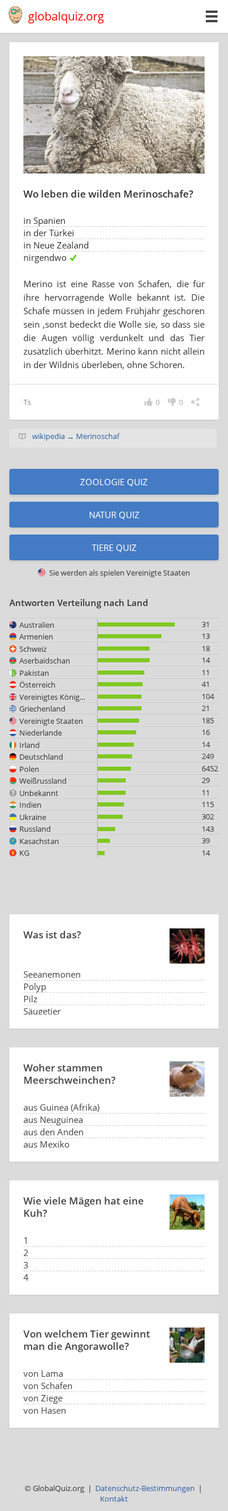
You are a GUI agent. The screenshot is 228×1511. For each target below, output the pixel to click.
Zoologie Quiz (114, 482)
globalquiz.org (66, 16)
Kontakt (114, 1498)
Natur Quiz (114, 514)
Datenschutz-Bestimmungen (145, 1488)
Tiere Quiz (114, 547)
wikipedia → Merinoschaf (75, 436)
